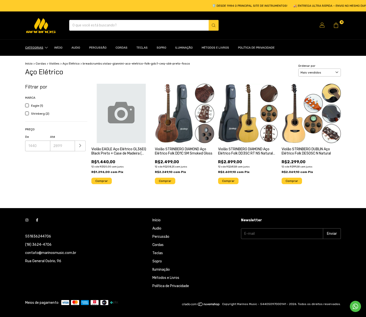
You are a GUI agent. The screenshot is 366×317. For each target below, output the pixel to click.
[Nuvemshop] (201, 305)
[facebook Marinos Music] (37, 220)
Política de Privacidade (256, 47)
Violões (54, 63)
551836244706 (38, 236)
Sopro (161, 47)
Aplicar (80, 146)
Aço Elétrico (71, 63)
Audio (75, 47)
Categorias (34, 47)
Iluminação (184, 47)
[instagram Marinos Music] (27, 220)
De (27, 137)
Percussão (98, 47)
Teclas (142, 47)
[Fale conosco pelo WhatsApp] (355, 306)
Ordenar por (306, 66)
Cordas (121, 47)
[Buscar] (214, 25)
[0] (336, 25)
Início (58, 47)
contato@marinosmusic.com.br (50, 253)
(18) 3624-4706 (38, 244)
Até (52, 137)
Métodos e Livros (215, 47)
